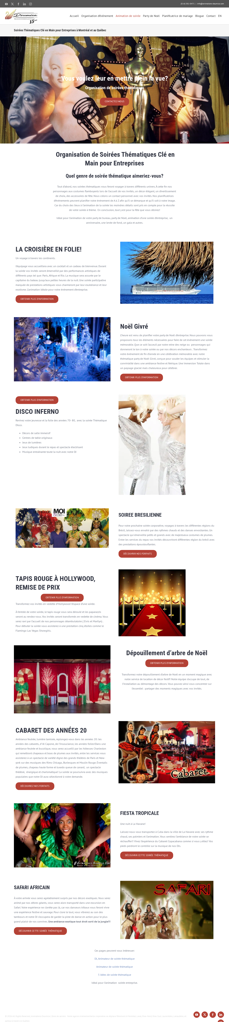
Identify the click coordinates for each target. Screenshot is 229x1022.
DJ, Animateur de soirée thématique (115, 958)
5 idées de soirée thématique (114, 974)
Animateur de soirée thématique (114, 966)
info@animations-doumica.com (210, 3)
